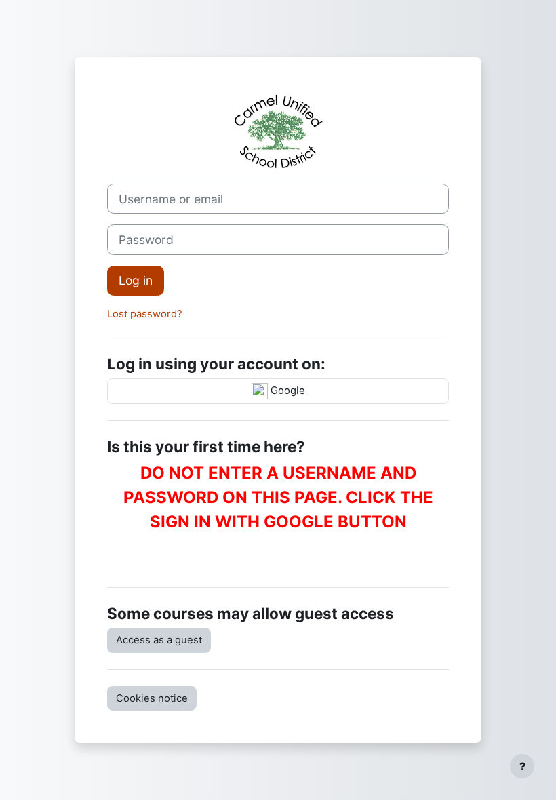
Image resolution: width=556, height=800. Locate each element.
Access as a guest (159, 640)
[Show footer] (522, 766)
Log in (136, 280)
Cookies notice (152, 698)
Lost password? (144, 314)
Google (286, 390)
